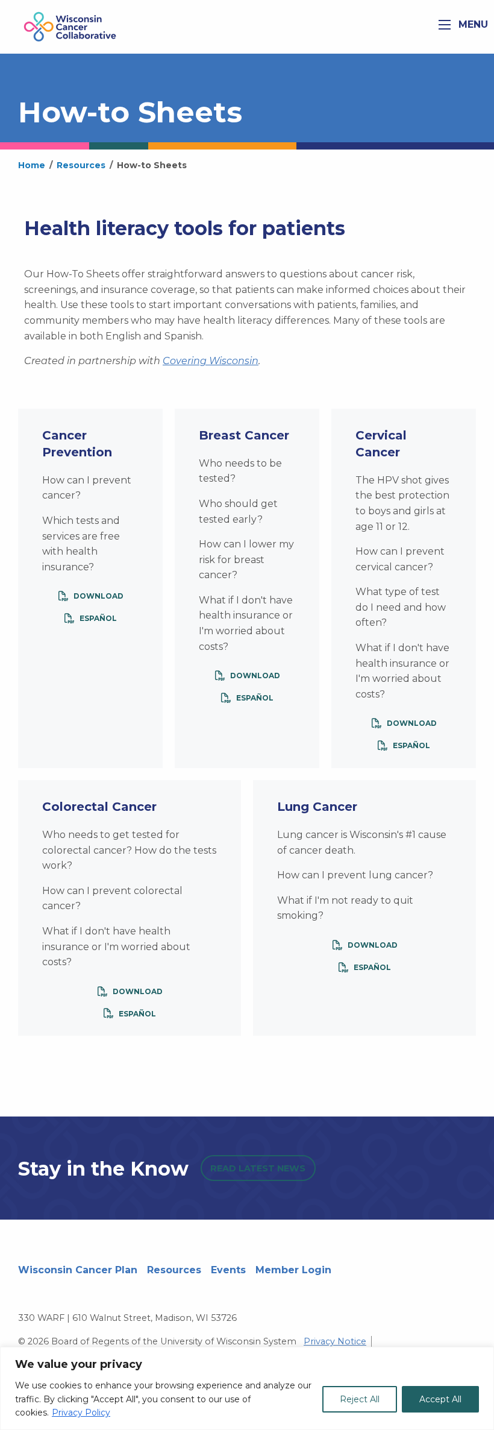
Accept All (440, 1399)
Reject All (360, 1399)
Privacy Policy (81, 1412)
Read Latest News (257, 1168)
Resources (174, 1270)
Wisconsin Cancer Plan (77, 1270)
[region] (247, 1388)
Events (228, 1270)
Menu (471, 24)
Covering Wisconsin (210, 361)
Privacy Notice (335, 1341)
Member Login (293, 1270)
